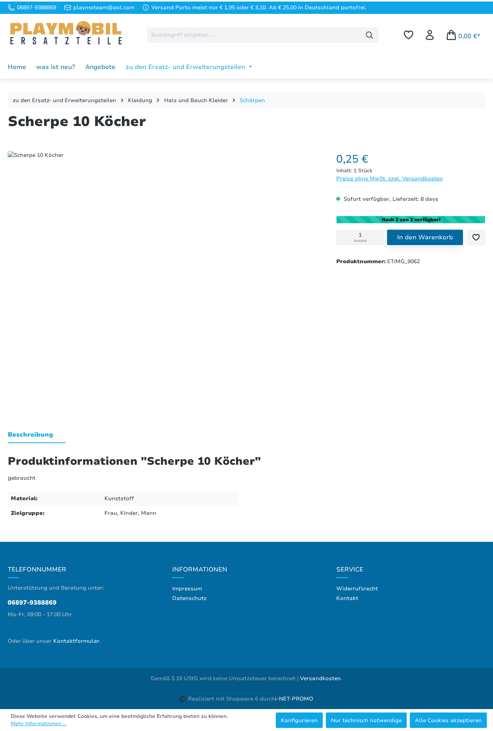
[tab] (36, 435)
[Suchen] (370, 35)
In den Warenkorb (425, 237)
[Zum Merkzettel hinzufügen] (476, 237)
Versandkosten (320, 678)
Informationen (199, 569)
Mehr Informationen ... (38, 723)
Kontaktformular (76, 641)
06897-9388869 (32, 602)
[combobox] (254, 35)
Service (349, 569)
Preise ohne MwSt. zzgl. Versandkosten (389, 178)
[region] (164, 278)
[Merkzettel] (408, 35)
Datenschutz (189, 598)
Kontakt (347, 598)
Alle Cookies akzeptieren (448, 720)
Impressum (187, 588)
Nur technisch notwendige (366, 720)
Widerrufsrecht (357, 588)
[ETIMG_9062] (164, 276)
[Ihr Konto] (429, 35)
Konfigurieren (299, 720)
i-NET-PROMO (294, 698)
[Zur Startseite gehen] (65, 33)
